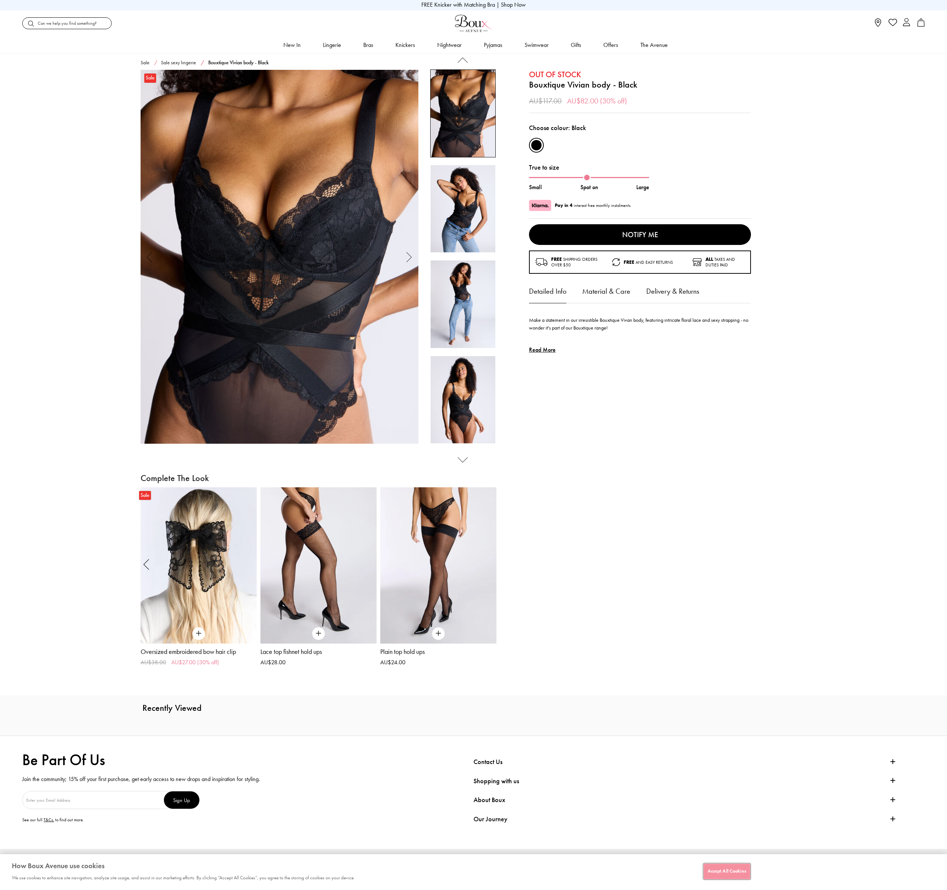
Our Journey (491, 819)
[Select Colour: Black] (536, 145)
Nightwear (449, 44)
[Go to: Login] (906, 23)
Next (409, 257)
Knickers (405, 44)
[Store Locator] (878, 25)
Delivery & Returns (672, 291)
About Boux (489, 800)
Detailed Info (547, 291)
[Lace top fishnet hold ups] (318, 565)
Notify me (640, 234)
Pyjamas (493, 44)
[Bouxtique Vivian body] (279, 257)
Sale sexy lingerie (178, 62)
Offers (610, 44)
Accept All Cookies (727, 871)
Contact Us (488, 762)
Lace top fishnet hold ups (291, 651)
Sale (145, 62)
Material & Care (606, 291)
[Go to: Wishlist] (892, 23)
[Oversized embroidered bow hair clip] (199, 565)
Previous (150, 257)
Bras (368, 44)
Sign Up (181, 800)
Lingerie (332, 44)
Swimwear (537, 44)
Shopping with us (496, 781)
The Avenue (654, 44)
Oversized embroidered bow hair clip (188, 651)
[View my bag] (921, 25)
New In (292, 44)
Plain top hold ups (402, 651)
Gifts (576, 44)
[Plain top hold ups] (438, 565)
